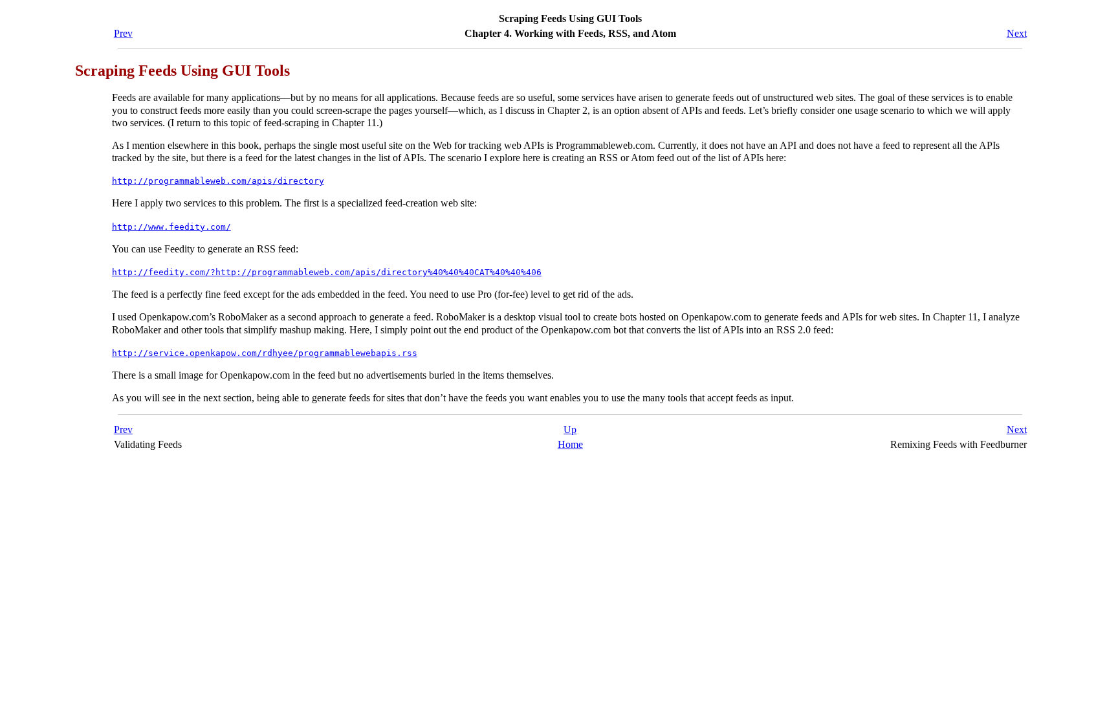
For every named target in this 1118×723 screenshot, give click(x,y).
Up (570, 429)
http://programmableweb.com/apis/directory (218, 181)
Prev (123, 33)
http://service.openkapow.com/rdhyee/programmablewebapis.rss (264, 353)
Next (1017, 33)
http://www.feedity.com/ (171, 227)
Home (570, 444)
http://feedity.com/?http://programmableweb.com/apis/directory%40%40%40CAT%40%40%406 (327, 272)
